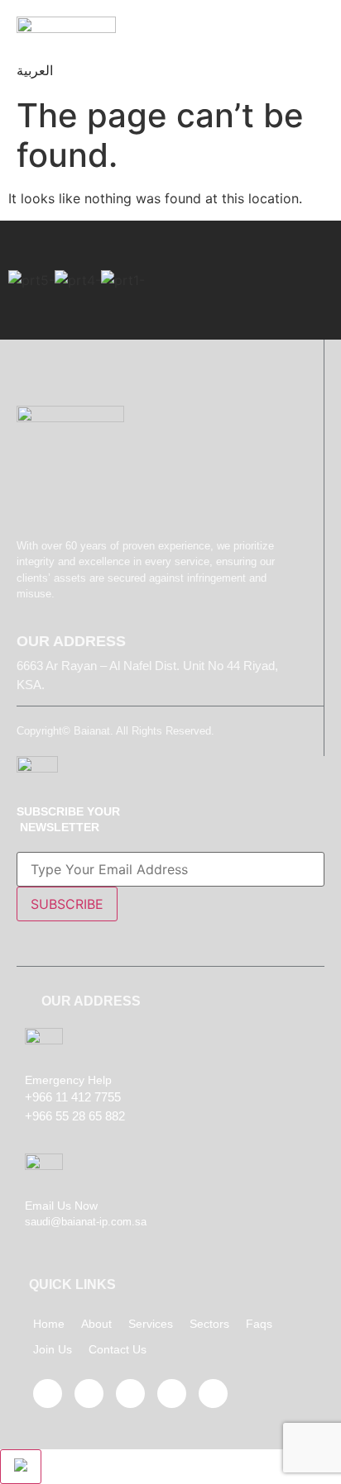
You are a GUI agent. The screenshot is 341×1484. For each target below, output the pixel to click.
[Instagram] (213, 1393)
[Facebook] (47, 1393)
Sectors (209, 1323)
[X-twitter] (88, 1393)
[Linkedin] (171, 1393)
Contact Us (117, 1349)
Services (150, 1323)
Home (49, 1323)
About (96, 1323)
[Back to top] (20, 1466)
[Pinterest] (130, 1393)
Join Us (52, 1349)
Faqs (259, 1323)
